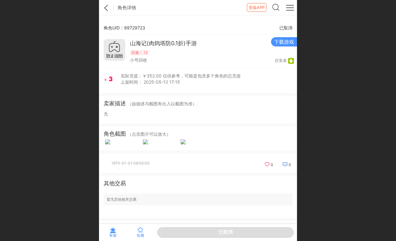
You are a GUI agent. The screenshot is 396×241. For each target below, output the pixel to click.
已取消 (226, 232)
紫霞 (106, 8)
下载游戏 (284, 42)
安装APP (257, 7)
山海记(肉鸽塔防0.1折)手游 (163, 43)
